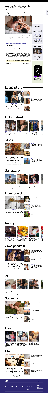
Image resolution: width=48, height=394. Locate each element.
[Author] (38, 71)
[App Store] (40, 388)
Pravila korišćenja (29, 385)
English (23, 385)
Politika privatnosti (29, 386)
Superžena (12, 386)
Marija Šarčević (36, 77)
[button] (36, 59)
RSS (27, 388)
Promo (32, 354)
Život (5, 386)
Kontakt (28, 389)
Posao (6, 342)
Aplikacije (28, 387)
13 (10, 63)
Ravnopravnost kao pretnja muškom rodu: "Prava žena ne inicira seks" (37, 80)
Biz (5, 385)
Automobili (17, 385)
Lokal (17, 386)
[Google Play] (40, 386)
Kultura (12, 385)
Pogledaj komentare (26, 63)
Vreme (23, 386)
